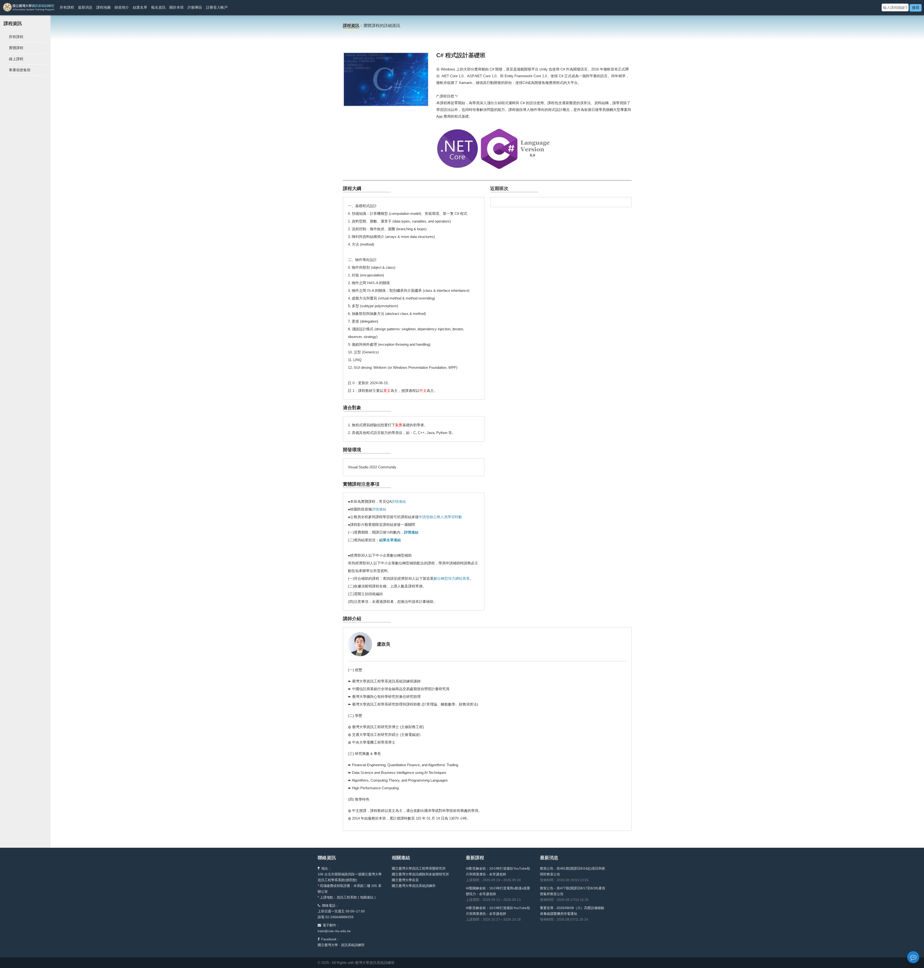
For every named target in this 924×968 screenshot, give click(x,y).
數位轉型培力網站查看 (452, 578)
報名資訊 (158, 7)
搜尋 (915, 8)
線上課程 (16, 59)
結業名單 (140, 7)
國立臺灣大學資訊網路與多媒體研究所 (420, 874)
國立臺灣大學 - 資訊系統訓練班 (341, 945)
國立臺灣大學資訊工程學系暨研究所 (419, 868)
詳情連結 (398, 501)
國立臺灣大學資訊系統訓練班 (414, 886)
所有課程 (67, 7)
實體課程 (16, 48)
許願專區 (195, 7)
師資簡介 (122, 7)
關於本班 (176, 7)
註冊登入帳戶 (217, 7)
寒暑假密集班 (20, 70)
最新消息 (85, 7)
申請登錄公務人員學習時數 (440, 517)
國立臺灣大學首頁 (405, 880)
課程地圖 (103, 7)
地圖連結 (366, 897)
